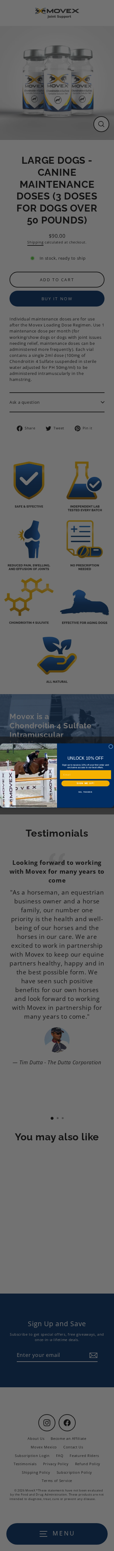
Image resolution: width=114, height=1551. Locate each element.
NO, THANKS (85, 792)
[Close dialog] (110, 746)
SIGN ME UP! (85, 783)
